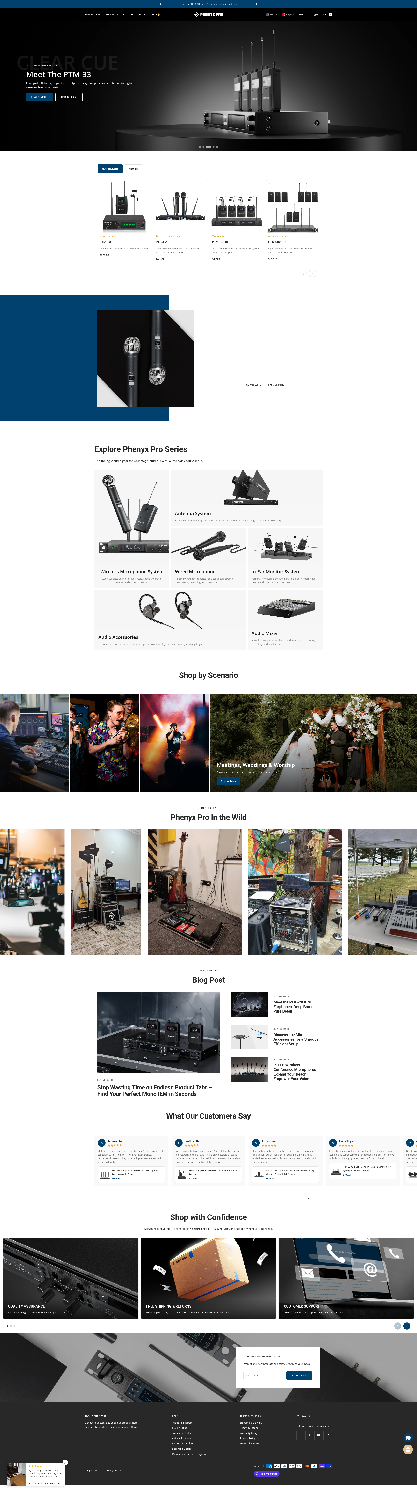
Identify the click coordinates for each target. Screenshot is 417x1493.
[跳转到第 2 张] (204, 147)
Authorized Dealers (182, 1443)
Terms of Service (249, 1443)
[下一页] (312, 273)
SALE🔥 (156, 14)
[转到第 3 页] (14, 1326)
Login (315, 14)
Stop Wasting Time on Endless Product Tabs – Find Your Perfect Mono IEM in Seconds (155, 1090)
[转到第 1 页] (7, 1326)
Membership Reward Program (189, 1454)
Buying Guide (105, 1080)
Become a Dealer (181, 1448)
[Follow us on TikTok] (327, 1435)
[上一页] (303, 273)
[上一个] (309, 1198)
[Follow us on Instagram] (309, 1435)
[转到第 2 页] (11, 1326)
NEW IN (133, 168)
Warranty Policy (249, 1433)
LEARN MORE (39, 97)
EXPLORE (128, 14)
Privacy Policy (247, 1438)
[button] (280, 14)
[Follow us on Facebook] (300, 1435)
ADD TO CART (69, 97)
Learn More (265, 368)
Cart (327, 14)
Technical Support (182, 1422)
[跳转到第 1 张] (201, 147)
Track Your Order (181, 1433)
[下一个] (319, 1198)
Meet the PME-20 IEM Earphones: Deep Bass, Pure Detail (293, 1007)
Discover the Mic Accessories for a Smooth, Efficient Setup (296, 1039)
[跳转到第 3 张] (208, 147)
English (90, 1470)
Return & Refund (249, 1427)
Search (302, 14)
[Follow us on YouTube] (318, 1435)
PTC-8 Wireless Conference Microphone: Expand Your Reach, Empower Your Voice (294, 1072)
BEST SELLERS (92, 14)
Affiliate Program (181, 1438)
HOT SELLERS (110, 168)
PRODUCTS (111, 14)
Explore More (18, 784)
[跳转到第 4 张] (212, 147)
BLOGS (143, 14)
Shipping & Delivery (251, 1422)
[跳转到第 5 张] (216, 147)
